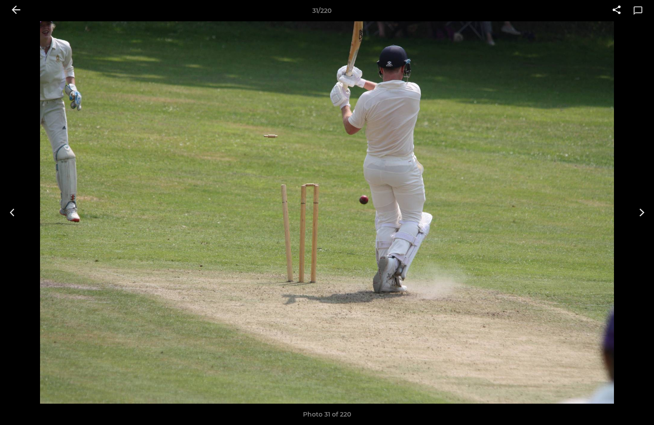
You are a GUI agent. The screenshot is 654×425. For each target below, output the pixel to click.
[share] (616, 10)
